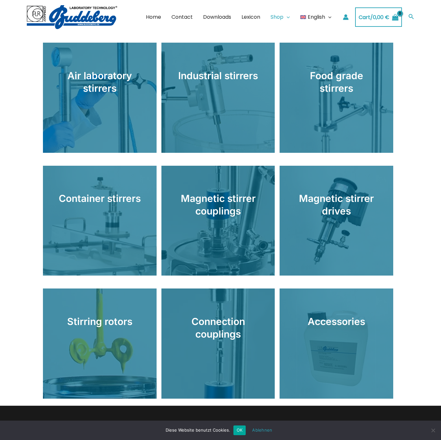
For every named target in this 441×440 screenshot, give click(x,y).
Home (153, 17)
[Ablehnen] (433, 430)
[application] (286, 17)
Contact (182, 17)
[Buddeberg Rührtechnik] (72, 17)
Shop (277, 17)
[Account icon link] (346, 17)
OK (240, 430)
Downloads (217, 17)
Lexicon (250, 17)
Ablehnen (262, 430)
